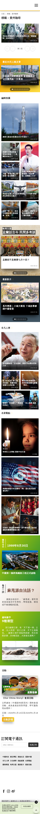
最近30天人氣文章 (12, 62)
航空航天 (15, 134)
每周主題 (7, 228)
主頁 (3, 14)
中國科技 (6, 134)
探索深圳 (15, 191)
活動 (4, 670)
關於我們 (5, 801)
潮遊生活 (6, 33)
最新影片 (7, 279)
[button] (12, 89)
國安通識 (25, 208)
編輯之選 (15, 485)
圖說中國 (6, 208)
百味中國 (15, 33)
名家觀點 (5, 413)
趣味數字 (6, 617)
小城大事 (15, 360)
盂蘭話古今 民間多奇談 (19, 232)
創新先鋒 (25, 168)
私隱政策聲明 (25, 801)
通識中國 (6, 169)
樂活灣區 (6, 191)
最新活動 (28, 764)
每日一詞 (3, 588)
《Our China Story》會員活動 (17, 698)
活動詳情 (8, 719)
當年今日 (3, 543)
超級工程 (6, 149)
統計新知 (6, 171)
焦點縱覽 (21, 761)
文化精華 (6, 206)
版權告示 (14, 801)
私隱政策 (5, 811)
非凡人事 (25, 167)
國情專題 (25, 206)
